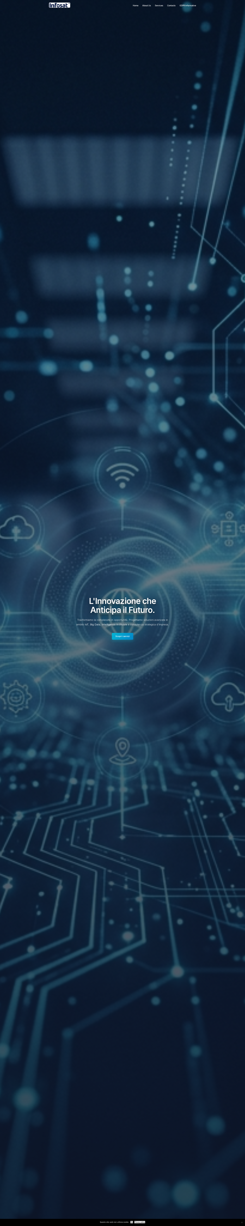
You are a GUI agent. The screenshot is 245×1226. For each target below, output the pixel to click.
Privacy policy (139, 1222)
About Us (146, 5)
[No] (242, 1222)
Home (135, 5)
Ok (132, 1222)
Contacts (171, 5)
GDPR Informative (188, 5)
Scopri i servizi (122, 636)
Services (159, 5)
